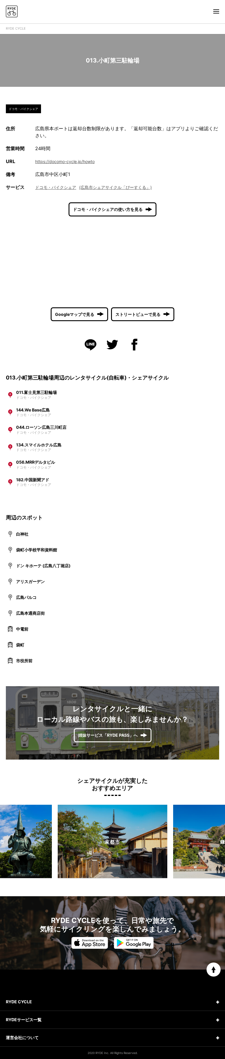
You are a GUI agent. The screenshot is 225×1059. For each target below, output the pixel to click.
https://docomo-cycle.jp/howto (65, 161)
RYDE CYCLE (16, 28)
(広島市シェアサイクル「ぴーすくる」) (115, 187)
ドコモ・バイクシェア (55, 187)
